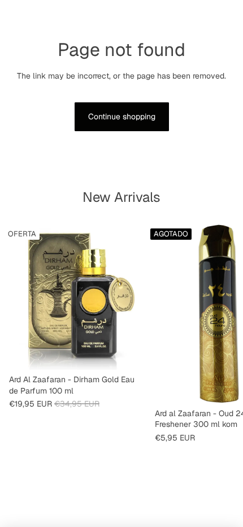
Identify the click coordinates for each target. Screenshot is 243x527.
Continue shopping (121, 116)
